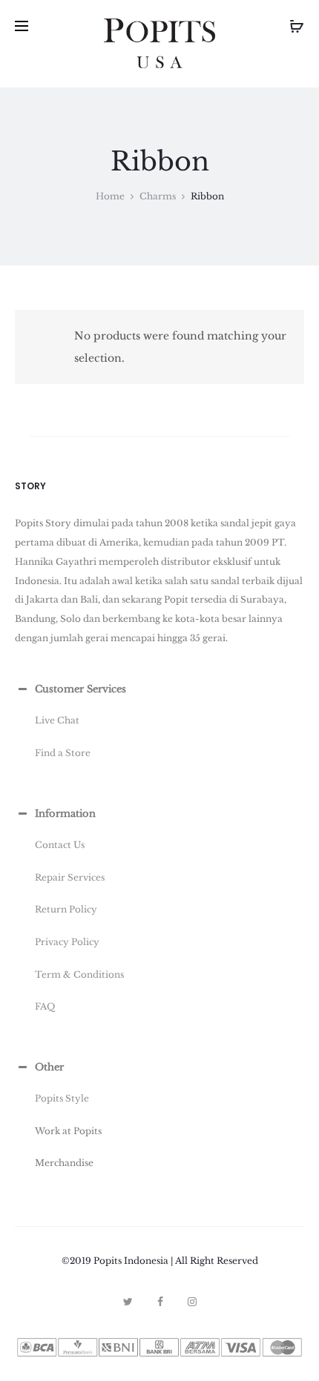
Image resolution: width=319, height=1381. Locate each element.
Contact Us (60, 844)
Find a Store (63, 752)
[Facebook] (160, 1301)
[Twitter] (128, 1301)
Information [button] (65, 813)
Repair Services (70, 877)
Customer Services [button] (80, 689)
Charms (157, 196)
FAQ (45, 1006)
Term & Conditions (79, 974)
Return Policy (66, 909)
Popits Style (62, 1098)
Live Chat (57, 720)
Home (110, 196)
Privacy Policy (67, 941)
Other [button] (49, 1067)
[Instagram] (192, 1301)
